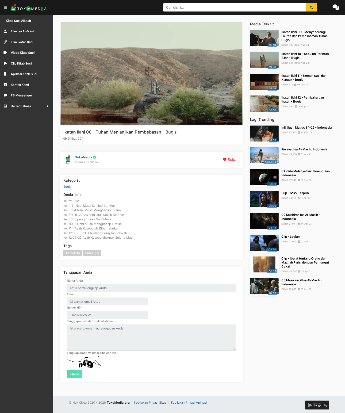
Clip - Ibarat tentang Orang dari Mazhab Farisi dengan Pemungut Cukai (305, 262)
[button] (26, 106)
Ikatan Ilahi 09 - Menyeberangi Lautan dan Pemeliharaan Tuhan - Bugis (305, 36)
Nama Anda (75, 280)
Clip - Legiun (290, 236)
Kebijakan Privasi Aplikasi (189, 402)
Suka (231, 159)
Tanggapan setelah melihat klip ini (90, 321)
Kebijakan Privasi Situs (150, 402)
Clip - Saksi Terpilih (295, 193)
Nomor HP (74, 307)
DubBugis (92, 253)
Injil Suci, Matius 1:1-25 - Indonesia (306, 127)
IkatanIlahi (72, 253)
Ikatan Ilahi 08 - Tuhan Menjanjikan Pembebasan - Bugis (120, 132)
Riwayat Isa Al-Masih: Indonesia (304, 149)
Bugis (67, 186)
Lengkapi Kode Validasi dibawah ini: (91, 353)
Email (70, 294)
